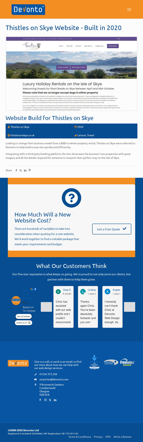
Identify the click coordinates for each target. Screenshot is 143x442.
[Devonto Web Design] (28, 9)
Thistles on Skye (72, 117)
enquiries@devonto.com (53, 379)
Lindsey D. (93, 289)
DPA (108, 436)
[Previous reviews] (46, 307)
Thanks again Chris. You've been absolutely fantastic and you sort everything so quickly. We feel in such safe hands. (88, 311)
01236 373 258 (48, 374)
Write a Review (122, 436)
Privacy (98, 436)
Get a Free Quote (109, 229)
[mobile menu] (129, 9)
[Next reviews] (129, 307)
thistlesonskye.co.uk (22, 135)
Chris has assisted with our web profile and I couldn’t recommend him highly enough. (63, 311)
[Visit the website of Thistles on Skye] (71, 73)
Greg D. (67, 289)
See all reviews (23, 316)
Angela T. (118, 289)
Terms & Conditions (79, 436)
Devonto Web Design (29, 294)
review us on (21, 322)
